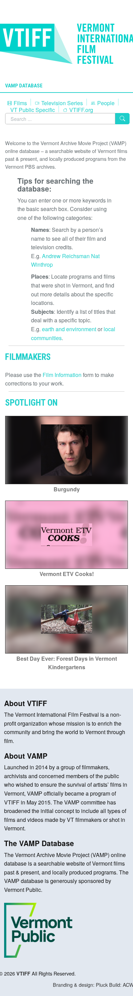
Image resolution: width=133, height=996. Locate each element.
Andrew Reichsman (66, 256)
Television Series (61, 103)
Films (19, 103)
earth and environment (69, 329)
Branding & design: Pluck (80, 984)
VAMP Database (24, 86)
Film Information (62, 375)
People (105, 103)
